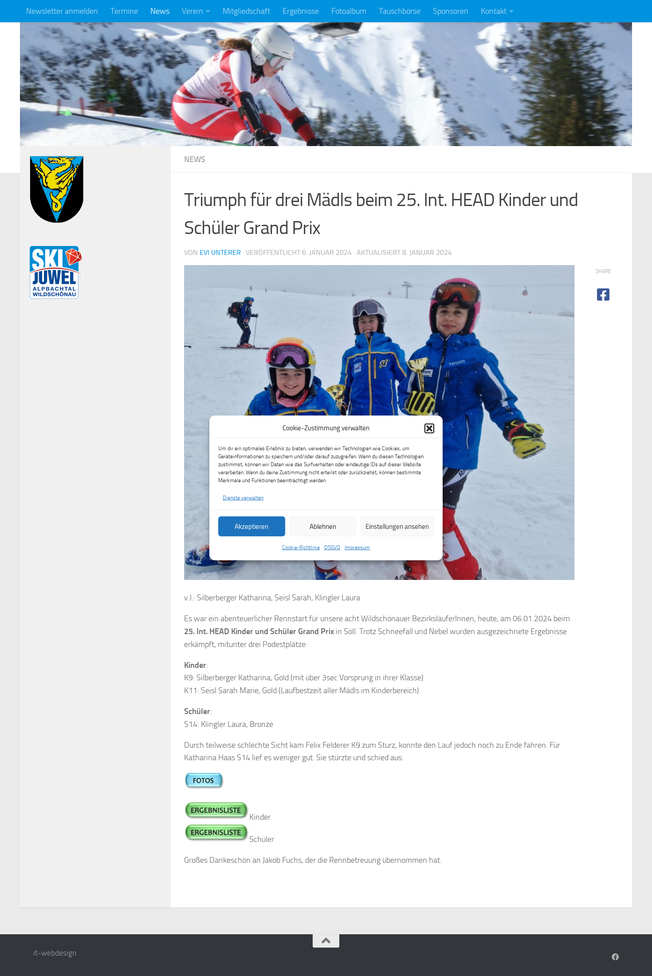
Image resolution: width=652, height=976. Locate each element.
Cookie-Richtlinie (301, 547)
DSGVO (332, 547)
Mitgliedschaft (246, 11)
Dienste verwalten (243, 498)
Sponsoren (450, 11)
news (194, 159)
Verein (192, 11)
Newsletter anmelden (62, 11)
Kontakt (494, 11)
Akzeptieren (251, 527)
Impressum (357, 547)
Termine (124, 11)
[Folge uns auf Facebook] (615, 957)
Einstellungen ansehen (397, 527)
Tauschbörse (399, 11)
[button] (429, 428)
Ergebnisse (301, 11)
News (159, 11)
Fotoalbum (348, 11)
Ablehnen (323, 527)
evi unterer (220, 252)
